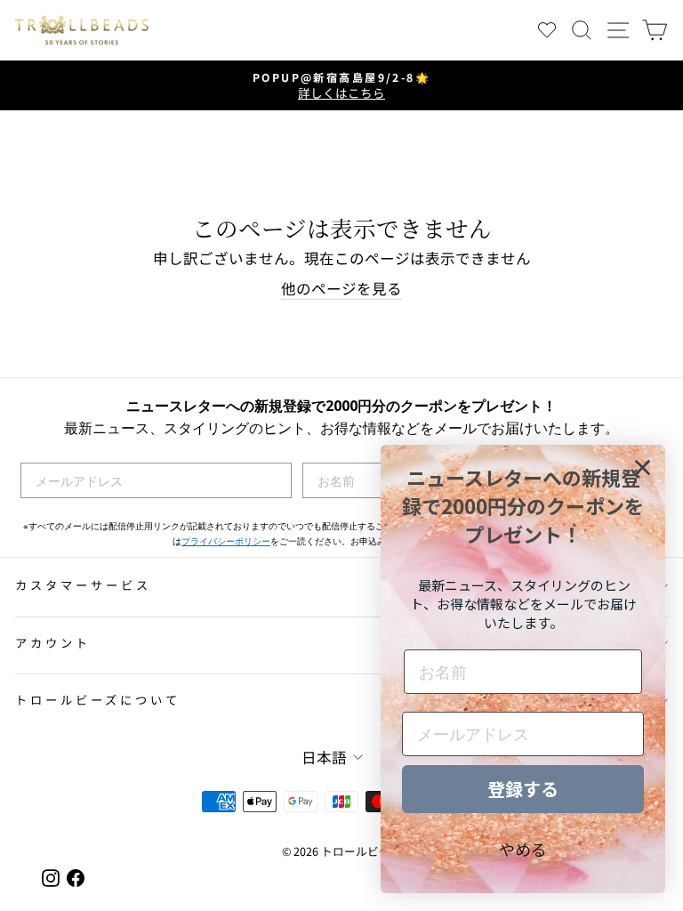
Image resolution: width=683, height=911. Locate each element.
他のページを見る (341, 288)
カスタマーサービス (83, 584)
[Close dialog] (642, 467)
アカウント (53, 642)
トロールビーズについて (98, 699)
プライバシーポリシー (225, 541)
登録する (522, 789)
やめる (523, 848)
